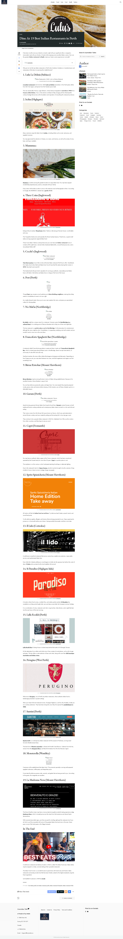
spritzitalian (58, 509)
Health (86, 117)
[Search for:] (90, 56)
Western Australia (36, 746)
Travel (88, 77)
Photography (83, 118)
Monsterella (48, 763)
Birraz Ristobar (27, 379)
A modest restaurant (29, 85)
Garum (50, 401)
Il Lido (58, 552)
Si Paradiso (58, 598)
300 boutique (70, 653)
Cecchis (52, 259)
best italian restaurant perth (43, 885)
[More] (74, 43)
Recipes (90, 118)
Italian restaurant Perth (68, 885)
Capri (58, 454)
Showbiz (96, 118)
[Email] (69, 43)
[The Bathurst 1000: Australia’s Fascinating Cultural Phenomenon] (82, 82)
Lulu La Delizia (50, 85)
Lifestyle (92, 77)
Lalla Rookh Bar (27, 647)
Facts (91, 113)
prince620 (23, 42)
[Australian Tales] (4, 2)
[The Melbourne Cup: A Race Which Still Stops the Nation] (82, 89)
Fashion (97, 113)
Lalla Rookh (58, 643)
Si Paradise (64, 602)
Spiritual (102, 118)
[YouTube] (81, 105)
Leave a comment (68, 898)
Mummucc (58, 179)
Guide (81, 117)
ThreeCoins (57, 227)
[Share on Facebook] (65, 43)
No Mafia (49, 318)
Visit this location (28, 263)
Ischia (58, 129)
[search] (120, 2)
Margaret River (36, 748)
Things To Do (98, 77)
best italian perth (32, 885)
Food (21, 34)
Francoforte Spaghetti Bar (50, 344)
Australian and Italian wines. (31, 655)
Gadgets (92, 115)
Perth (42, 57)
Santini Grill (58, 737)
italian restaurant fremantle (56, 885)
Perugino (58, 693)
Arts (81, 113)
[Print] (71, 43)
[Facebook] (79, 105)
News (101, 117)
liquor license (43, 468)
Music (97, 117)
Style (81, 120)
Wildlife (100, 120)
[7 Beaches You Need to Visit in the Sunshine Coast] (82, 96)
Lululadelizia (58, 81)
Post (49, 290)
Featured (82, 115)
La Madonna (58, 808)
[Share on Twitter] (67, 43)
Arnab (43, 879)
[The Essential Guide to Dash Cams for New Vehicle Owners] (82, 75)
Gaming (99, 115)
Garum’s (58, 405)
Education (86, 113)
